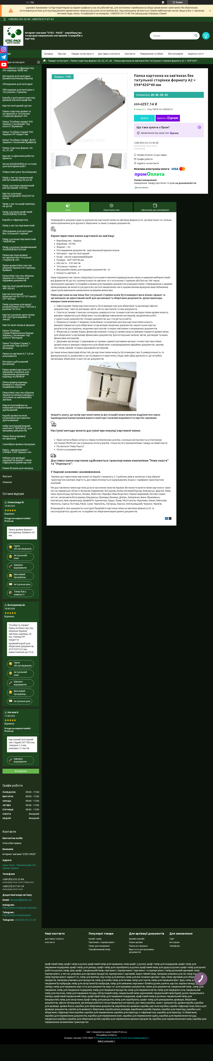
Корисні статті (196, 53)
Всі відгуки (21, 771)
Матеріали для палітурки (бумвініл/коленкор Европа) (17, 77)
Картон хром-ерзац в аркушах (18, 325)
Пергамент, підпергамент (102, 942)
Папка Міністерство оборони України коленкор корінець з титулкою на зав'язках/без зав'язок (18, 396)
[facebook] (166, 519)
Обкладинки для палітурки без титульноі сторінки (17, 232)
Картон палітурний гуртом (16, 105)
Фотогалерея (175, 53)
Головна (48, 53)
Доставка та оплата (109, 53)
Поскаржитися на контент (108, 1038)
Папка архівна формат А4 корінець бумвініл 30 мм (22, 532)
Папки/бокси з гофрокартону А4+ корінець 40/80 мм (18, 69)
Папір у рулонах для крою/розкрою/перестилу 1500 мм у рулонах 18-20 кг (19, 306)
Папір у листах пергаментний (18, 225)
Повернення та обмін (151, 53)
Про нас (62, 53)
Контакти (130, 53)
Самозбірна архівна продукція (18, 444)
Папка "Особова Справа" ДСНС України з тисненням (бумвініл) (19, 141)
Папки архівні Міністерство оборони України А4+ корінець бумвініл (18, 267)
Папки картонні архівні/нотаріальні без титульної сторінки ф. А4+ (16, 257)
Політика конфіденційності (135, 1038)
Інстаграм (174, 942)
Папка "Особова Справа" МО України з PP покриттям (17, 133)
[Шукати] (196, 35)
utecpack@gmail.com (21, 900)
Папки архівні (136, 942)
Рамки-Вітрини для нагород (17, 468)
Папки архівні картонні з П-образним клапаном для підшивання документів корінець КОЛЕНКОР (16, 373)
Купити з (162, 118)
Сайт (171, 939)
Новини (7, 482)
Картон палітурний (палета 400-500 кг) (17, 287)
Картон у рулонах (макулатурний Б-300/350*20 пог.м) (18, 196)
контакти (50, 942)
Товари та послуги (81, 53)
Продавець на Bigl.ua (106, 1035)
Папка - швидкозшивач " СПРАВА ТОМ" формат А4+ (17, 451)
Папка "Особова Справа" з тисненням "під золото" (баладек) (16, 345)
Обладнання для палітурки (17, 84)
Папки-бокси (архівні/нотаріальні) (13, 437)
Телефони (174, 946)
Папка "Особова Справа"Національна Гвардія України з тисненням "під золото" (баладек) (17, 334)
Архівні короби (136, 939)
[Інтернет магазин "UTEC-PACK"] (13, 35)
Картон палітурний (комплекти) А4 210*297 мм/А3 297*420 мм (19, 296)
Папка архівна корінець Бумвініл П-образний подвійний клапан (14, 384)
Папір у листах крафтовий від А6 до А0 (18, 205)
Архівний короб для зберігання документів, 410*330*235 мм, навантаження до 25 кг (21, 648)
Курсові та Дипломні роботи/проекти (18, 157)
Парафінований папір (99, 949)
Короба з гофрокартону (15, 220)
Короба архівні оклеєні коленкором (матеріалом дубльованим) (16, 418)
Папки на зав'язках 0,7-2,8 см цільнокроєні (17, 354)
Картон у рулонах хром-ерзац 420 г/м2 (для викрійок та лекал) (18, 317)
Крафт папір (95, 939)
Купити (144, 118)
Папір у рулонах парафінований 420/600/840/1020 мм (19, 248)
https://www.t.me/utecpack (16, 915)
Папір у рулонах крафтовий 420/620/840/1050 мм (17, 213)
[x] (170, 519)
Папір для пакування (99, 946)
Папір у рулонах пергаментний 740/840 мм (19, 240)
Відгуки (7, 476)
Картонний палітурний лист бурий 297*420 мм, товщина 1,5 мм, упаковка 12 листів (22, 744)
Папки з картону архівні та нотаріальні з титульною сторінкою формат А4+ (16, 113)
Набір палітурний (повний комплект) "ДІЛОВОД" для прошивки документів (17, 428)
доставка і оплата (54, 939)
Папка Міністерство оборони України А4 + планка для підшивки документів (18, 278)
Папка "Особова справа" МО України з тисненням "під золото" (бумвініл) (17, 124)
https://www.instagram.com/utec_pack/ (20, 907)
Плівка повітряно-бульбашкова (19, 172)
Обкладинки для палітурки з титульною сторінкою (18, 90)
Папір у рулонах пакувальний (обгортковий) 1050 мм (18, 186)
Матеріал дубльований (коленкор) (15, 362)
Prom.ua (123, 1032)
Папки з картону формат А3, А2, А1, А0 (91, 60)
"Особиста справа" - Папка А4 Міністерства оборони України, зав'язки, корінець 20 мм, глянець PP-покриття (21, 632)
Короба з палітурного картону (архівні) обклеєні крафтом (18, 98)
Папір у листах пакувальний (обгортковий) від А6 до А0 (17, 178)
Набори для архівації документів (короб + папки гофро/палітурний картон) (17, 460)
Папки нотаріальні (138, 946)
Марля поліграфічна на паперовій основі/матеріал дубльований (17, 407)
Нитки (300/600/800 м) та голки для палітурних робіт (19, 165)
